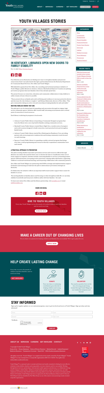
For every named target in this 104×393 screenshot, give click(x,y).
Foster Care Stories (83, 45)
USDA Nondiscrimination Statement (55, 350)
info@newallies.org (17, 183)
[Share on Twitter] (20, 74)
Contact (58, 342)
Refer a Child (85, 6)
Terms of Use (13, 349)
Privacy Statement (24, 349)
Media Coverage (82, 52)
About (39, 7)
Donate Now (41, 211)
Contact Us (85, 1)
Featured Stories (82, 42)
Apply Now (52, 243)
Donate (95, 6)
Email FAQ (41, 350)
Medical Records (51, 349)
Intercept (80, 47)
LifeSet (79, 50)
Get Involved (71, 7)
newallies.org (56, 181)
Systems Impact (28, 69)
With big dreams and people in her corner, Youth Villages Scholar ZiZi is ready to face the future (84, 76)
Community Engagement (81, 36)
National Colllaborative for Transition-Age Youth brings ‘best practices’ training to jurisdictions (84, 117)
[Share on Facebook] (13, 74)
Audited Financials (63, 349)
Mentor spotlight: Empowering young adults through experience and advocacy (83, 88)
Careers (59, 7)
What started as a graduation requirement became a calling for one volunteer (84, 129)
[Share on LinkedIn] (17, 74)
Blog (20, 69)
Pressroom (91, 1)
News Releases (81, 55)
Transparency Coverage (29, 350)
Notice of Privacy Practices (37, 349)
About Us (14, 342)
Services (49, 7)
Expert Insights (81, 40)
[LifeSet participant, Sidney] (41, 59)
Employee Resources (16, 350)
